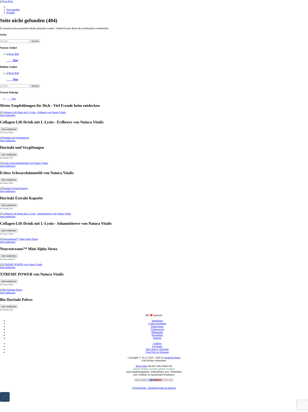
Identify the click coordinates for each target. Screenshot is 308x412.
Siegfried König (172, 357)
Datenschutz (157, 326)
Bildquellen (157, 332)
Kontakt (10, 12)
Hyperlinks (157, 335)
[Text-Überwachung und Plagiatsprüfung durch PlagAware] (154, 380)
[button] (5, 397)
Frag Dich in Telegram (157, 352)
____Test (12, 60)
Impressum (157, 320)
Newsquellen (13, 9)
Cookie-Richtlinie (157, 323)
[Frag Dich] (6, 1)
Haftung (157, 338)
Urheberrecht (157, 329)
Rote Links (141, 366)
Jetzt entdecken (8, 129)
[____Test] (12, 54)
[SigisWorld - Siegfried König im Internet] (154, 388)
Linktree (157, 343)
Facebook (157, 346)
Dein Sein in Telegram (157, 349)
